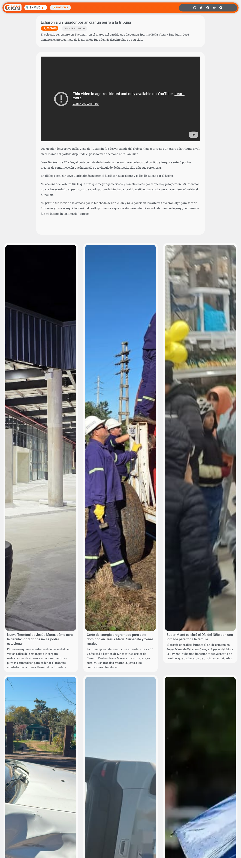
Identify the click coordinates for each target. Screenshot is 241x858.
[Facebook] (207, 7)
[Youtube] (214, 7)
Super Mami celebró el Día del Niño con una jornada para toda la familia (200, 637)
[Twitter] (201, 7)
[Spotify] (221, 7)
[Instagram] (194, 7)
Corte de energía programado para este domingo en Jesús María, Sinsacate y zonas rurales (120, 639)
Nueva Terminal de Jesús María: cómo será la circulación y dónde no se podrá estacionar (40, 639)
